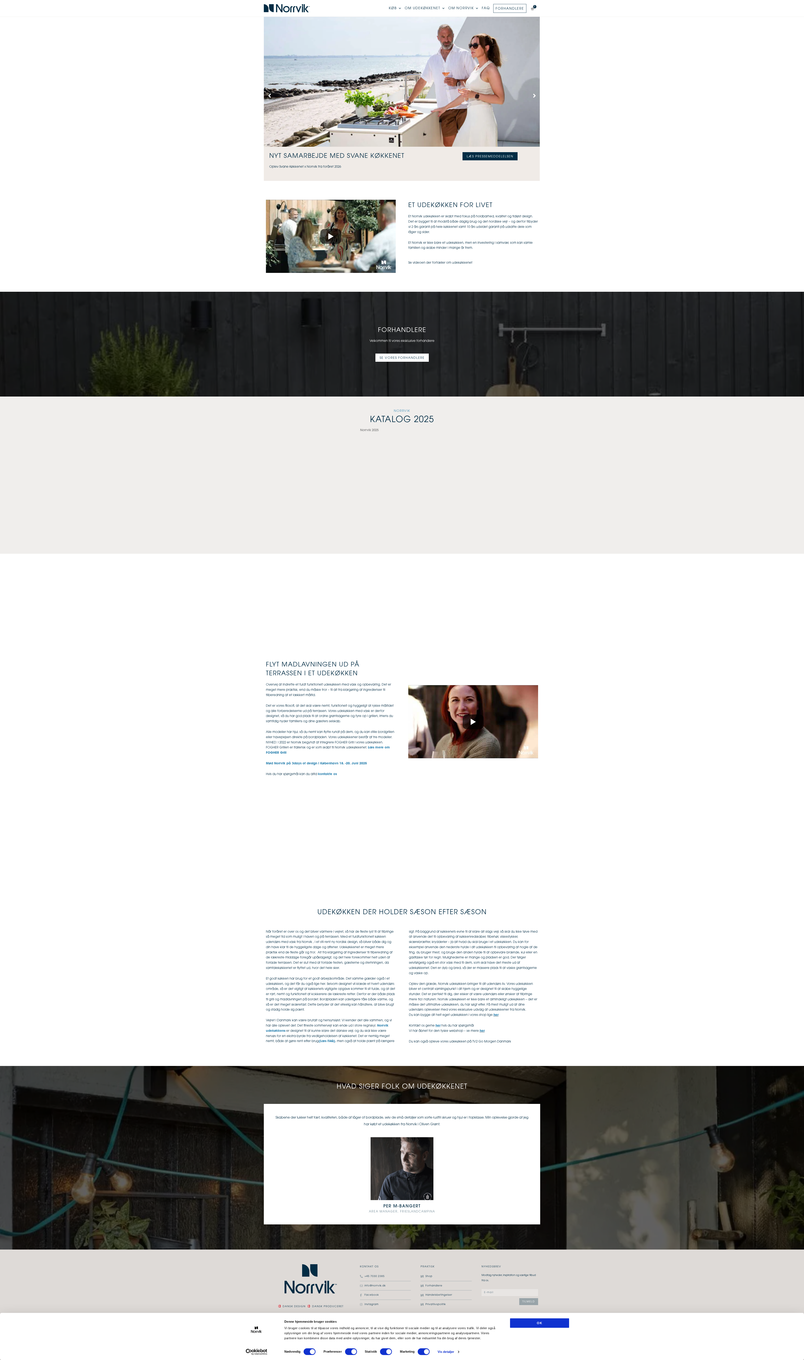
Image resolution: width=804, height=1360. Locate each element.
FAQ (486, 8)
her (496, 1015)
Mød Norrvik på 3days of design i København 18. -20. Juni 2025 (316, 763)
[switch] (351, 1351)
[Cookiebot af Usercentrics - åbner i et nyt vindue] (256, 1352)
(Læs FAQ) (327, 1041)
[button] (269, 96)
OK (539, 1323)
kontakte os (327, 774)
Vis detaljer (446, 1352)
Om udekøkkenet (422, 8)
